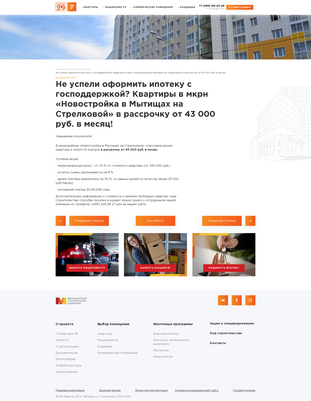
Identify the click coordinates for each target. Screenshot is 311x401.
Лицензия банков (110, 390)
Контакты (218, 343)
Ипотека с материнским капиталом (171, 342)
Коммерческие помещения (153, 7)
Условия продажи (244, 390)
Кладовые (187, 7)
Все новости (155, 221)
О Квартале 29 (67, 334)
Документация (66, 353)
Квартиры (91, 7)
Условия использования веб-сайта (196, 390)
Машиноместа (115, 7)
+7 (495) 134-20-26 (211, 7)
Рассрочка (161, 350)
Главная (60, 69)
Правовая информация (70, 390)
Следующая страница (222, 221)
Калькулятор (163, 356)
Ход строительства (226, 333)
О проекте (72, 69)
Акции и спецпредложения (232, 323)
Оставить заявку (240, 7)
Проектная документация (151, 390)
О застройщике (67, 346)
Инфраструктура (68, 365)
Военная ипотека (166, 334)
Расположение (67, 372)
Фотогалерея (66, 359)
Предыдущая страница (89, 221)
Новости (84, 69)
